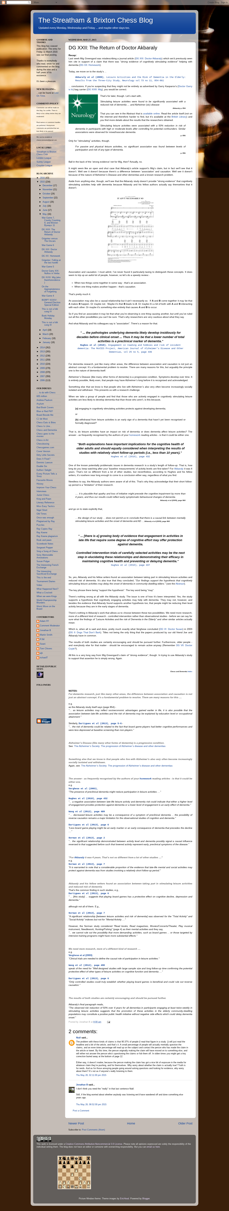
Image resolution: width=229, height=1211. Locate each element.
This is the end (44, 577)
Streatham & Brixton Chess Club (46, 153)
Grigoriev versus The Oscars (50, 239)
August (46, 202)
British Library (178, 116)
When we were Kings (47, 596)
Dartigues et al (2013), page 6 (89, 978)
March (46, 334)
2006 (42, 380)
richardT (44, 657)
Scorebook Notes (45, 544)
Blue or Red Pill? (45, 411)
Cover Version (43, 451)
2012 (42, 356)
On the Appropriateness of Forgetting (51, 289)
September (48, 198)
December (48, 185)
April (45, 330)
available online (151, 113)
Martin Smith (46, 635)
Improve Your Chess (46, 487)
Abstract (180, 583)
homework (134, 435)
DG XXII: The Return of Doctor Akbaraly (51, 232)
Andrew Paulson (44, 400)
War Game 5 (48, 267)
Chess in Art (42, 440)
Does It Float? (43, 459)
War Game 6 (48, 245)
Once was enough (45, 518)
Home (131, 1123)
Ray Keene (42, 532)
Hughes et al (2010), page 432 (130, 456)
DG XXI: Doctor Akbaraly (148, 58)
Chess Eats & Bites (46, 422)
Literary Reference (45, 502)
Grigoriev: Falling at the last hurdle (51, 261)
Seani (42, 644)
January (47, 342)
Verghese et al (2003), (83, 788)
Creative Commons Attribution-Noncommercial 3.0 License (94, 1144)
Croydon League (44, 165)
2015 (42, 182)
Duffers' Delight (44, 470)
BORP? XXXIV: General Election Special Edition (51, 302)
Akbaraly (178, 468)
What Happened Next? (47, 589)
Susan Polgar (43, 561)
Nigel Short (42, 510)
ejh (41, 653)
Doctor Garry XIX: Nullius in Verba (50, 272)
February (47, 338)
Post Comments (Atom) (93, 1130)
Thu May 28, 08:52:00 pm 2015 (91, 1104)
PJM (42, 639)
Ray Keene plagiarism (47, 536)
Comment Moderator (50, 626)
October (47, 194)
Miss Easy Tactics (46, 506)
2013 (42, 351)
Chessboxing (43, 444)
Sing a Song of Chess (47, 551)
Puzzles (40, 525)
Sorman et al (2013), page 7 (87, 864)
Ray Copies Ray (44, 529)
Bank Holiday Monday (48, 317)
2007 (42, 376)
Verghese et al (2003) (80, 955)
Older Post (185, 1123)
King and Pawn (44, 499)
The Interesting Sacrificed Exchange (47, 572)
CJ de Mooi (42, 419)
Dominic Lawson (44, 462)
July (45, 206)
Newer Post (76, 1123)
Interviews (41, 491)
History (40, 484)
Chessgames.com (45, 447)
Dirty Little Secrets (46, 455)
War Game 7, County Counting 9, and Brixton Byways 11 (51, 222)
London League (44, 158)
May (45, 214)
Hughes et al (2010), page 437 (130, 565)
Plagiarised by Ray (46, 521)
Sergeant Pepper (45, 547)
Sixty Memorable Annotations (45, 556)
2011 (42, 360)
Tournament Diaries (46, 581)
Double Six (42, 466)
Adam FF (44, 621)
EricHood (124, 1198)
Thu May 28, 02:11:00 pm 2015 (91, 1075)
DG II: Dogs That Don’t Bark (84, 632)
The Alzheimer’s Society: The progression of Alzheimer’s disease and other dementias (119, 746)
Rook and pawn (44, 540)
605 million (42, 396)
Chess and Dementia (47, 430)
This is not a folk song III (50, 323)
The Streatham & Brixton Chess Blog (95, 20)
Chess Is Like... (44, 426)
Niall (78, 1038)
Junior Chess (43, 495)
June (45, 210)
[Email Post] (108, 1022)
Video (39, 585)
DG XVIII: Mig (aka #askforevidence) (51, 280)
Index (190, 671)
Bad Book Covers (45, 407)
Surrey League (44, 162)
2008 (42, 372)
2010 (42, 364)
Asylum (40, 404)
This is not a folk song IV (50, 310)
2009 (42, 368)
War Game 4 (48, 296)
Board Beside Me (45, 415)
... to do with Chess (46, 392)
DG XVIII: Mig (95, 89)
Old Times (42, 514)
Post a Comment (81, 1111)
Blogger (146, 1198)
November (48, 189)
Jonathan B (82, 1085)
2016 (42, 178)
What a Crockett (44, 593)
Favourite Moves (45, 480)
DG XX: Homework (90, 65)
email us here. (153, 1147)
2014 (42, 347)
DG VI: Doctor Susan (171, 629)
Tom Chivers (46, 648)
